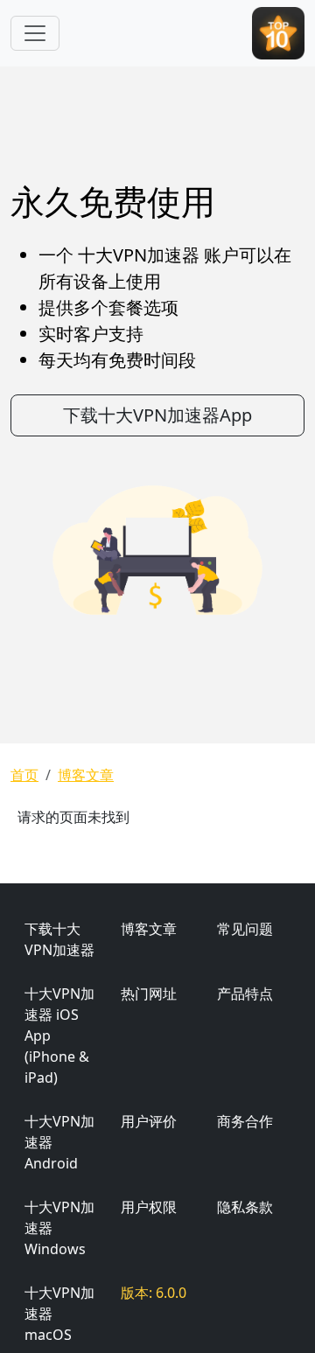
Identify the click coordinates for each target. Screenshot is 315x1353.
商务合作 (245, 1121)
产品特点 (245, 993)
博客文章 (86, 775)
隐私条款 (245, 1207)
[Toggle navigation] (35, 33)
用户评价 (149, 1121)
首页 (24, 775)
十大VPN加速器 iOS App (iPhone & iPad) (59, 1035)
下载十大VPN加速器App (157, 415)
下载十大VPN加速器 (59, 939)
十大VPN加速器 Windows (59, 1228)
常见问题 (245, 928)
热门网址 (149, 993)
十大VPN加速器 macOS (59, 1313)
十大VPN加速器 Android (59, 1142)
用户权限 (149, 1207)
